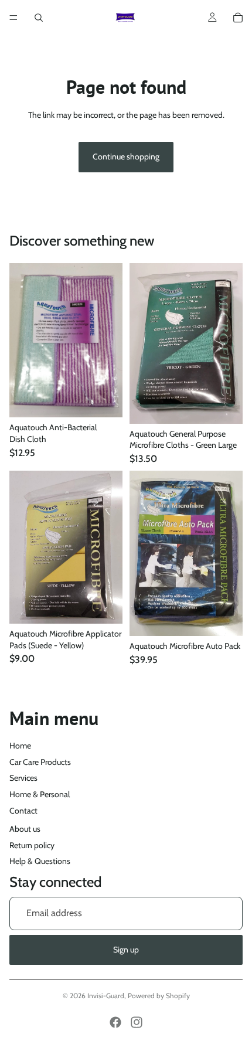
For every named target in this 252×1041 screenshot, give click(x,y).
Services (23, 778)
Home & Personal (39, 794)
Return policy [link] (32, 845)
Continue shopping (126, 156)
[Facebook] (115, 1022)
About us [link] (24, 829)
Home (20, 745)
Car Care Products (40, 762)
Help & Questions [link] (39, 861)
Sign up (126, 949)
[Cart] (238, 17)
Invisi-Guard (105, 995)
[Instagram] (137, 1022)
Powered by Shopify (159, 995)
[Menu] (13, 17)
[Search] (39, 17)
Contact (23, 810)
